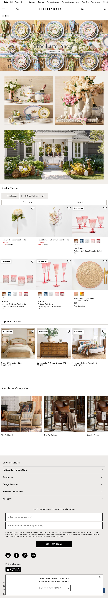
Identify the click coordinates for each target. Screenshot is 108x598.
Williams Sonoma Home (71, 2)
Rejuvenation (96, 2)
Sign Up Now (54, 544)
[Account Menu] (82, 9)
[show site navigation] (7, 9)
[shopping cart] (105, 9)
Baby (6, 2)
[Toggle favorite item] (32, 331)
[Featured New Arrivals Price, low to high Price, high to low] (81, 202)
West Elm (85, 2)
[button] (17, 8)
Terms (61, 536)
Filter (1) (26, 202)
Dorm (23, 2)
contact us (54, 536)
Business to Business (36, 2)
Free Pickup (12, 196)
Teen (17, 2)
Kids (11, 2)
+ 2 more (77, 245)
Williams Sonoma (53, 2)
